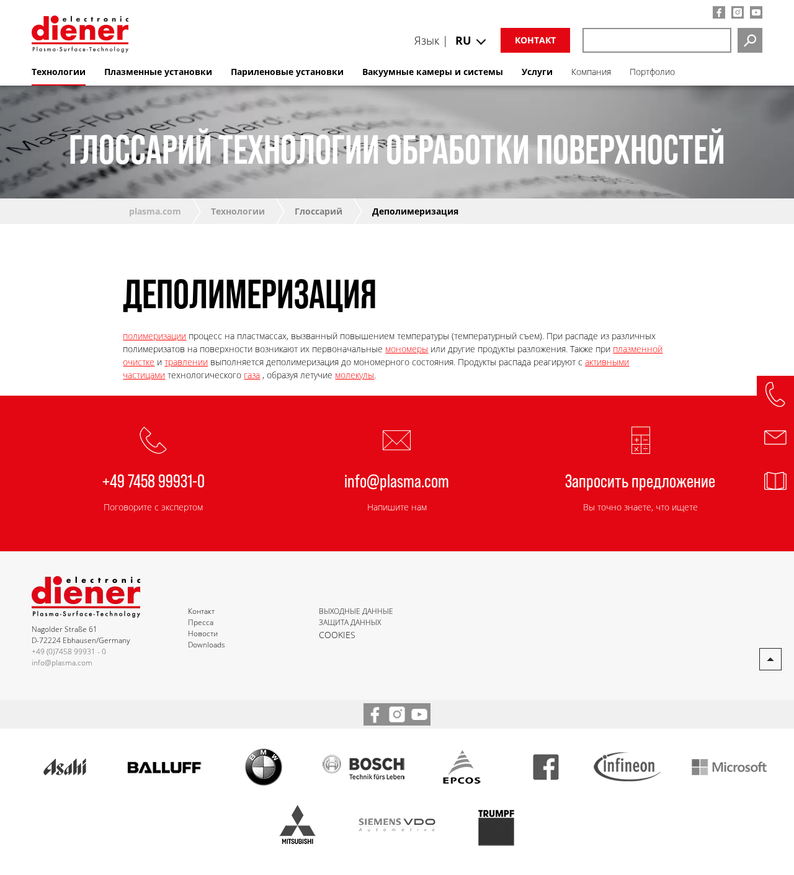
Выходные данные (356, 611)
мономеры (406, 349)
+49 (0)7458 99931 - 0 (69, 651)
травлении (186, 362)
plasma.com (155, 211)
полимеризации (154, 336)
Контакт (535, 40)
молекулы (354, 375)
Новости (203, 633)
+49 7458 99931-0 (153, 480)
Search (750, 40)
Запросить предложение (640, 480)
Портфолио (652, 72)
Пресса (200, 622)
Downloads (206, 644)
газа (252, 375)
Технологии (238, 211)
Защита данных (350, 622)
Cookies (337, 635)
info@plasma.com (396, 480)
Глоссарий (318, 211)
